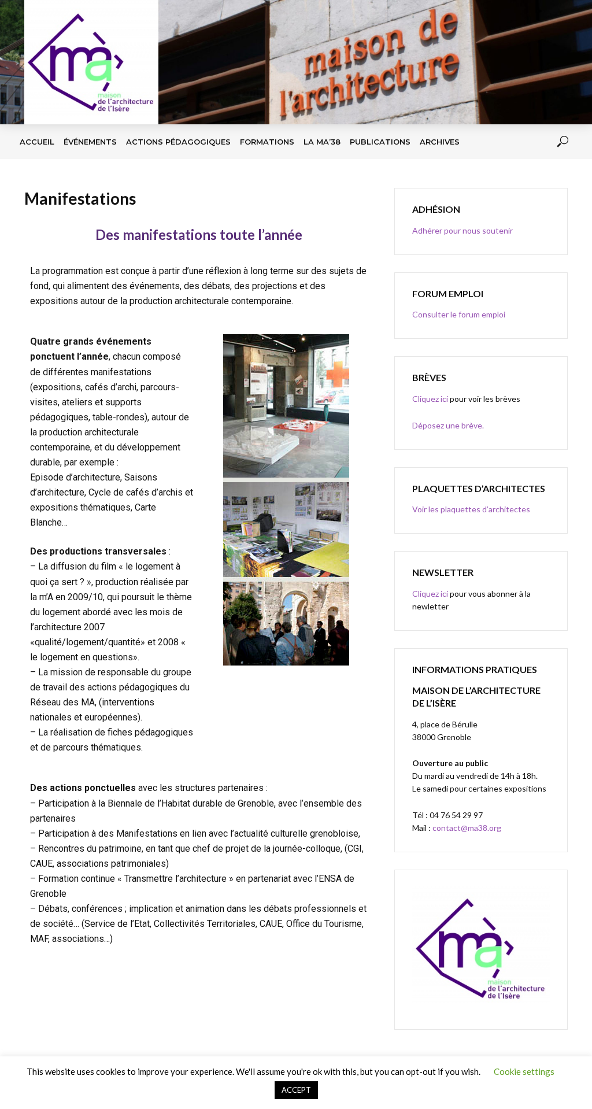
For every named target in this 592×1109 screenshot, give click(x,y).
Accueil (37, 141)
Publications (380, 141)
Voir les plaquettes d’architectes (471, 509)
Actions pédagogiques (178, 141)
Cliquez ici (430, 399)
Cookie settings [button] (524, 1071)
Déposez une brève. (448, 425)
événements (90, 141)
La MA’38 (322, 141)
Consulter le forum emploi (458, 314)
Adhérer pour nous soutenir (462, 230)
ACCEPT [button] (296, 1090)
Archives (440, 141)
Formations (267, 141)
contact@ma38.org (466, 828)
